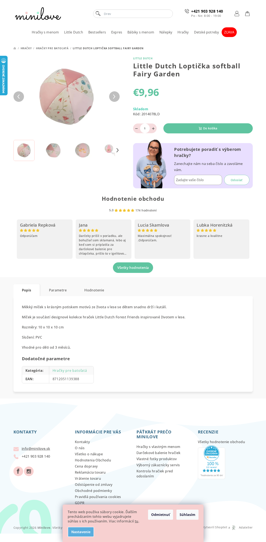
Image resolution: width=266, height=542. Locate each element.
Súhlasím (187, 514)
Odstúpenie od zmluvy (93, 484)
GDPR (80, 503)
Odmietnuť (160, 514)
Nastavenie (80, 532)
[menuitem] (45, 32)
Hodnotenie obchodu (133, 198)
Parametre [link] (58, 290)
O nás (80, 448)
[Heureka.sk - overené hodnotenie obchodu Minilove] (211, 462)
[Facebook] (18, 471)
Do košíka (210, 128)
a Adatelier (240, 527)
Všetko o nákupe (89, 454)
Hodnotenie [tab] (94, 290)
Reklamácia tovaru (90, 472)
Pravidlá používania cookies (98, 496)
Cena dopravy (86, 466)
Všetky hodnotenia (133, 267)
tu (136, 521)
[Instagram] (29, 471)
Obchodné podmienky (93, 490)
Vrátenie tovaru (88, 478)
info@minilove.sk (36, 448)
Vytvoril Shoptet (214, 527)
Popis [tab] (26, 290)
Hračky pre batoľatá (70, 370)
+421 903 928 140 (207, 11)
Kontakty (82, 442)
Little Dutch (143, 58)
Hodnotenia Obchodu (93, 460)
